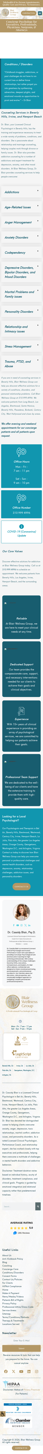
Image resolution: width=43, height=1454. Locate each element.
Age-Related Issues (18, 206)
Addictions (12, 191)
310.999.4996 (9, 569)
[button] (40, 13)
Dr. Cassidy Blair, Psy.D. (21, 932)
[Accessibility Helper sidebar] (3, 1414)
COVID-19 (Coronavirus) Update (21, 533)
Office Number (21, 507)
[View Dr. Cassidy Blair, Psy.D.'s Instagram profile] (22, 925)
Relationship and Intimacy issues (16, 328)
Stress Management (18, 346)
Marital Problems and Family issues (19, 293)
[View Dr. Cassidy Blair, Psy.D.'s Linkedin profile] (29, 925)
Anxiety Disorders (16, 237)
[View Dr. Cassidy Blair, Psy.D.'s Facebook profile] (14, 925)
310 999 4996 (21, 513)
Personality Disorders (19, 311)
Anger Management (18, 222)
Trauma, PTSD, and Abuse (18, 363)
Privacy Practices (32, 1389)
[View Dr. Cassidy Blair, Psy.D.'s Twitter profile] (25, 925)
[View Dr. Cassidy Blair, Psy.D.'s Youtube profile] (18, 925)
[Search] (38, 1206)
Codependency (15, 252)
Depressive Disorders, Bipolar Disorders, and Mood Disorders (20, 272)
